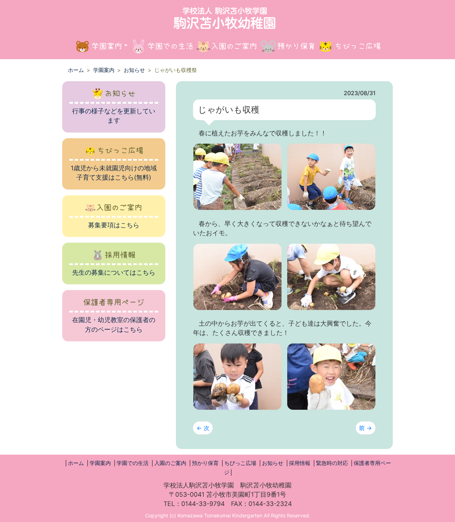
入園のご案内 (170, 463)
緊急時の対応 (332, 463)
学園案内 (103, 70)
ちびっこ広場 (240, 463)
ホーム (76, 70)
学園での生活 (133, 463)
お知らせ (134, 70)
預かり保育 (205, 463)
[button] (100, 46)
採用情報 (299, 463)
